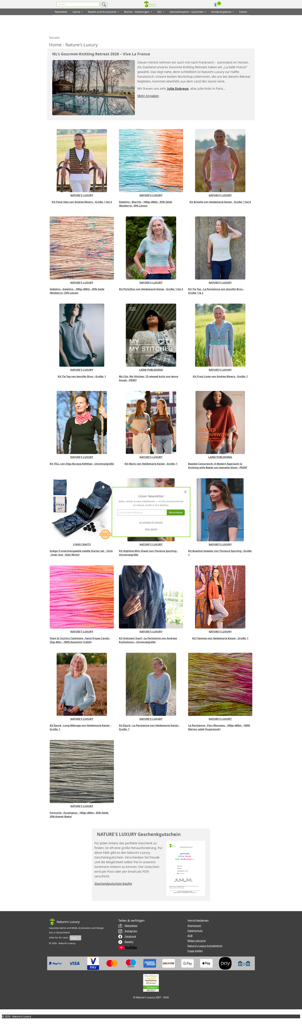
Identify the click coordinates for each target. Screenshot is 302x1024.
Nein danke (151, 529)
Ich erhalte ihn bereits (151, 522)
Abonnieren (176, 512)
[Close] (185, 492)
